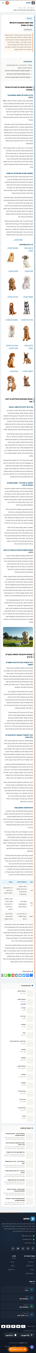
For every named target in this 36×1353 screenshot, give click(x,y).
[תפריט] (3, 3)
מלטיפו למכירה (13, 271)
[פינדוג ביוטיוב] (18, 1248)
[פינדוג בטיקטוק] (23, 1248)
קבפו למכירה (14, 371)
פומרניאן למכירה (13, 248)
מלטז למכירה (29, 271)
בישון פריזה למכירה (12, 320)
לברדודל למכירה (13, 297)
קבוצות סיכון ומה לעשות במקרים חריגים (17, 77)
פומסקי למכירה (28, 297)
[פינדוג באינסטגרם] (28, 1248)
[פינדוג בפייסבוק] (33, 1248)
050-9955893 (23, 1299)
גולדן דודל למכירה (27, 320)
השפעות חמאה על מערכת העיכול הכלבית (17, 71)
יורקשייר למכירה (28, 371)
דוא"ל (26, 1290)
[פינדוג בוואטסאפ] (13, 1248)
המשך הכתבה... (18, 240)
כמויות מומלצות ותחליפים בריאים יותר (18, 74)
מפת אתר (7, 1346)
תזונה (28, 18)
